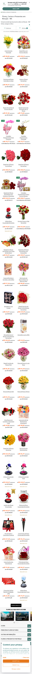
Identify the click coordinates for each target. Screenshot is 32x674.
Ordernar (8, 28)
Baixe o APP (16, 9)
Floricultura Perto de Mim (16, 609)
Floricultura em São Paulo (7, 618)
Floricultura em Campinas (20, 618)
